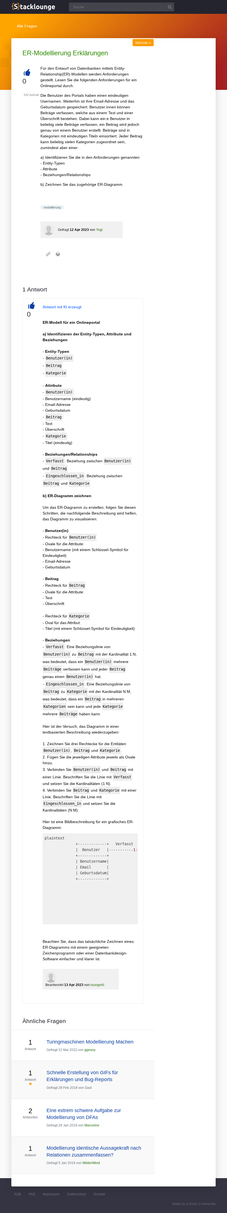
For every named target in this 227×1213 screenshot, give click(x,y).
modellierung (52, 207)
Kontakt (99, 1194)
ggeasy (90, 1050)
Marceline (91, 1125)
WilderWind (91, 1163)
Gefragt (63, 230)
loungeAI (97, 985)
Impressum (51, 1194)
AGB (17, 1194)
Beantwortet (54, 985)
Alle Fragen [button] (27, 26)
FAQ (32, 1194)
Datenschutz (76, 1194)
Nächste (143, 43)
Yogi (99, 230)
